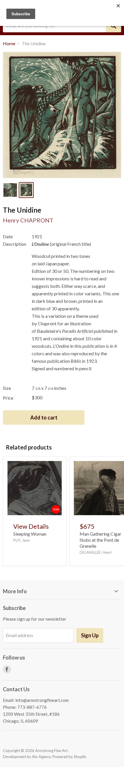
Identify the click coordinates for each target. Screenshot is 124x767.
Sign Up (90, 635)
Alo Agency (41, 756)
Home (9, 43)
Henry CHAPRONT (28, 220)
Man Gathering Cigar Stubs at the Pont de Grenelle (100, 540)
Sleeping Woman (29, 533)
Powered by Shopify (69, 756)
